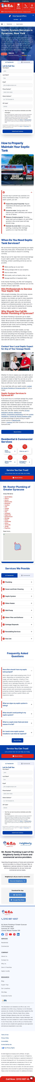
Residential (10, 62)
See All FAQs (17, 740)
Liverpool (9, 422)
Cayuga (7, 508)
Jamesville (7, 524)
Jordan (7, 526)
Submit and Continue (17, 131)
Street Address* (7, 96)
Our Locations (5, 988)
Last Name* (6, 75)
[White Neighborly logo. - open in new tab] (5, 1)
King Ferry (7, 528)
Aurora (6, 500)
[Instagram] (6, 934)
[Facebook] (2, 934)
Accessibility (4, 1041)
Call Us (26, 7)
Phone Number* (7, 89)
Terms (21, 119)
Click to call (23, 451)
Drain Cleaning (7, 451)
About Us (4, 956)
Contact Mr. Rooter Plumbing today (20, 416)
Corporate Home (6, 996)
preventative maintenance (15, 414)
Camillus (7, 505)
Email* (4, 82)
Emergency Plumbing (22, 462)
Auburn (7, 498)
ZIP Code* (5, 103)
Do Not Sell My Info (6, 1044)
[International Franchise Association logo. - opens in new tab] (4, 1001)
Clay (6, 511)
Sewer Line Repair (8, 462)
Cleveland (7, 513)
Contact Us (4, 960)
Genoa (6, 523)
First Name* (6, 68)
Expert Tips (4, 985)
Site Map (4, 992)
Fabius (6, 520)
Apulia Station (8, 497)
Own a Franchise (6, 967)
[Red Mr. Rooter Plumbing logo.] (17, 912)
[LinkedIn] (18, 934)
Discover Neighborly (16, 881)
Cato (6, 506)
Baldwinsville (16, 420)
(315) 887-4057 (10, 919)
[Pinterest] (14, 934)
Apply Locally (5, 971)
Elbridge (7, 518)
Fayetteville (8, 521)
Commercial (26, 62)
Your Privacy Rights (9, 1048)
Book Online (19, 7)
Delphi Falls (8, 515)
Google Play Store (18, 900)
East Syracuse (8, 516)
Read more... (7, 531)
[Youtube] (10, 934)
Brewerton (7, 503)
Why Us (3, 963)
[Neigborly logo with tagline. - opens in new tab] (25, 844)
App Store (19, 895)
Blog (2, 981)
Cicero (6, 510)
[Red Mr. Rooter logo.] (10, 844)
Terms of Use (4, 1034)
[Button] (17, 192)
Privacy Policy (28, 119)
